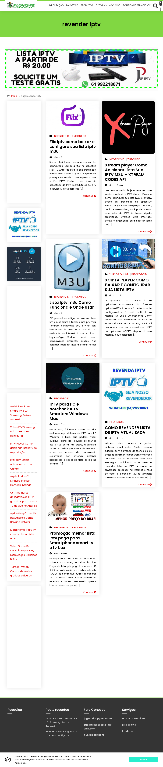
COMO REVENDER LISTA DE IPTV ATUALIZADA (128, 430)
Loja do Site (129, 724)
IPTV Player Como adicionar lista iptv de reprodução (23, 448)
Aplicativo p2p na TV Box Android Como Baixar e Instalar (23, 518)
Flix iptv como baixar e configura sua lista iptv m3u (73, 146)
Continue (88, 195)
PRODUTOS (79, 136)
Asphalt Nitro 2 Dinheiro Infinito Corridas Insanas (20, 481)
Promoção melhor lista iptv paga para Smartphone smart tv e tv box (73, 540)
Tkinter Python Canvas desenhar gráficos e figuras (21, 571)
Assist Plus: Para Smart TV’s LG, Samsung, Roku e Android (61, 722)
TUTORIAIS (133, 159)
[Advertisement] (24, 152)
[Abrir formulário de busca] (155, 5)
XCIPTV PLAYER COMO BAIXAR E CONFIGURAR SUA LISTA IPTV (127, 284)
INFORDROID (61, 136)
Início (14, 96)
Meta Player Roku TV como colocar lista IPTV (23, 534)
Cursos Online (118, 274)
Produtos (127, 731)
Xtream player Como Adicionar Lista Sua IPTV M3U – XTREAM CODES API (126, 172)
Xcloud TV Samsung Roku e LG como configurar (22, 431)
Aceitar (143, 759)
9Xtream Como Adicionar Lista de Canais (21, 464)
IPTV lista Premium (133, 718)
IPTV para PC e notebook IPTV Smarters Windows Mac (69, 411)
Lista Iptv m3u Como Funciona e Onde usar (72, 305)
